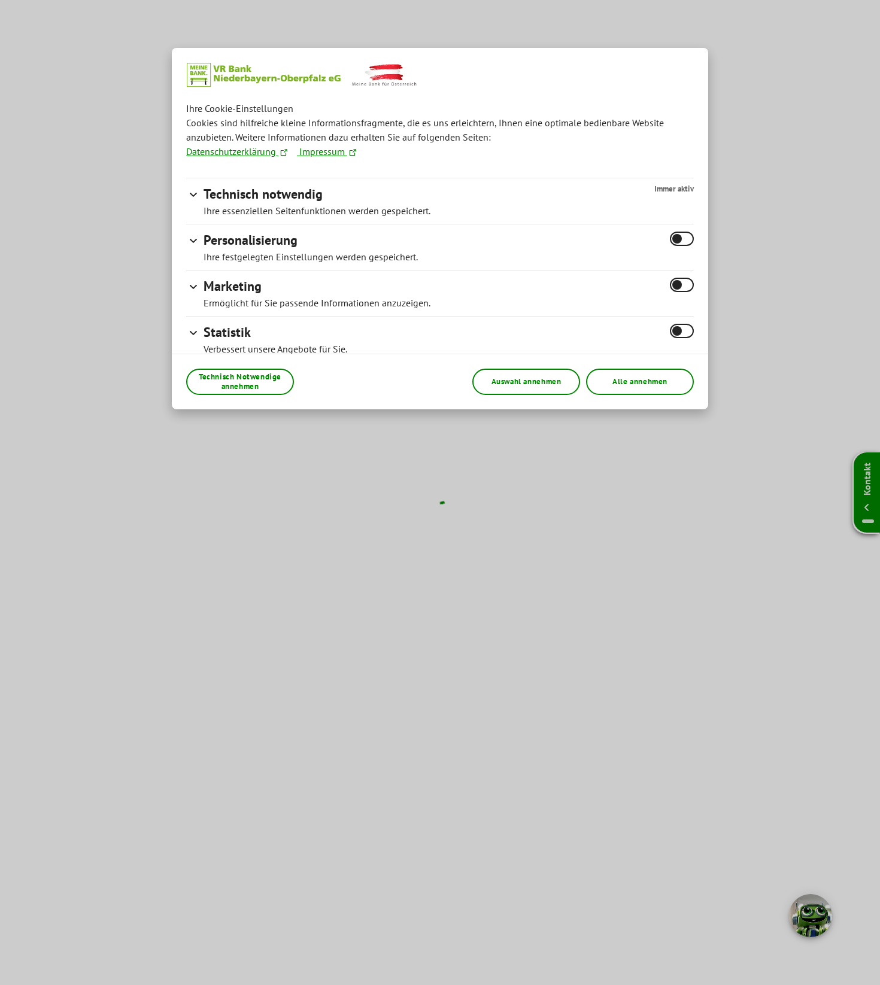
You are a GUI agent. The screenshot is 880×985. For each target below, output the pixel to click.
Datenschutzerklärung (232, 151)
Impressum (322, 151)
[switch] (682, 239)
